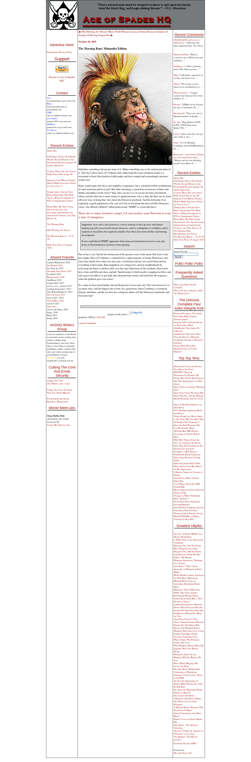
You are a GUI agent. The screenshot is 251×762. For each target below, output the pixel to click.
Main (111, 31)
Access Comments (87, 323)
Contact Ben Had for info (58, 424)
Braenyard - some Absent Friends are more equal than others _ (189, 156)
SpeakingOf (179, 113)
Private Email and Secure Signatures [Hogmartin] (58, 400)
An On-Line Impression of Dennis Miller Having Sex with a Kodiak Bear (188, 683)
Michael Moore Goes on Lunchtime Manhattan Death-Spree (187, 583)
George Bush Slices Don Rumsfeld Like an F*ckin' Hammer (185, 348)
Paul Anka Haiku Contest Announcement (185, 318)
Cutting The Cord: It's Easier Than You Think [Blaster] (59, 391)
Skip (176, 74)
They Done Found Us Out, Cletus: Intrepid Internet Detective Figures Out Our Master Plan (189, 622)
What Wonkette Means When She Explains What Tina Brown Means (189, 648)
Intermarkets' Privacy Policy (59, 52)
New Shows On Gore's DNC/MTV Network (184, 371)
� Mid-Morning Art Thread (92, 31)
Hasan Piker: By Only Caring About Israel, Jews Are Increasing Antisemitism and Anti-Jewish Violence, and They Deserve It (61, 212)
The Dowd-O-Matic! (183, 710)
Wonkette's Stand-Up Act (185, 654)
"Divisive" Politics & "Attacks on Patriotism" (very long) (188, 732)
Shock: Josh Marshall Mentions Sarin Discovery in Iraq (189, 629)
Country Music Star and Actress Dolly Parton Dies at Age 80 (61, 173)
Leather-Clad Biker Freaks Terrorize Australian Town (185, 635)
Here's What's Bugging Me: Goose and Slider (186, 665)
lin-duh (177, 122)
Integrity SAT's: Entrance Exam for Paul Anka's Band (188, 324)
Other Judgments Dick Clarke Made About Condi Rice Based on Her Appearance (188, 466)
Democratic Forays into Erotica (188, 366)
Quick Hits (52, 150)
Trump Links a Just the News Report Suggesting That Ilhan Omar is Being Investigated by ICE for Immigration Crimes (61, 196)
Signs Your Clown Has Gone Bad (189, 392)
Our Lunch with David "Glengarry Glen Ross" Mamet (187, 697)
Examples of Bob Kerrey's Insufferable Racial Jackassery (187, 453)
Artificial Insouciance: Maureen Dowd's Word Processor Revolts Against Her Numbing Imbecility (189, 607)
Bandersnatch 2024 (56, 277)
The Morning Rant (55, 224)
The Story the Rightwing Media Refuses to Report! (188, 691)
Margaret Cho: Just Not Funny (187, 545)
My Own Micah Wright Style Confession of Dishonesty (187, 670)
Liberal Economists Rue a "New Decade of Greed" (188, 600)
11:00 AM (100, 317)
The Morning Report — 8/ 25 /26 (189, 236)
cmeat (176, 133)
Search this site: (181, 251)
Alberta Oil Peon (181, 54)
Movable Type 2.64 (183, 752)
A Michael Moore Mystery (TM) (188, 707)
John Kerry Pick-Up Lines (185, 510)
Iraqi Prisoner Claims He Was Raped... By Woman (187, 556)
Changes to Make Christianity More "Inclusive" (187, 497)
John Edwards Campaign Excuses (189, 507)
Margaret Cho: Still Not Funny (187, 551)
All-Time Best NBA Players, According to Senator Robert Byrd (187, 433)
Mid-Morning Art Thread (58, 230)
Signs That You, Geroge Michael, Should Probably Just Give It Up (189, 397)
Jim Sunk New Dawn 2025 (59, 271)
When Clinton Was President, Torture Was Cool (187, 641)
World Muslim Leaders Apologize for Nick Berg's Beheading (189, 576)
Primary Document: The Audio (188, 313)
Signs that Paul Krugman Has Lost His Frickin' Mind (187, 426)
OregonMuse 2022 (55, 300)
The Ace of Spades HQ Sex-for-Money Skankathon (188, 535)
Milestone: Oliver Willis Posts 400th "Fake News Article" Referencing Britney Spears (187, 592)
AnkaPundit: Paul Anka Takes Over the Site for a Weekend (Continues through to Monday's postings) (188, 338)
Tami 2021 (52, 306)
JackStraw (178, 66)
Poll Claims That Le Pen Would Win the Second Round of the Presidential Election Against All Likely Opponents (61, 161)
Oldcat (177, 83)
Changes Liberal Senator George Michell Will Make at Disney (188, 515)
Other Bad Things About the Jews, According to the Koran (187, 441)
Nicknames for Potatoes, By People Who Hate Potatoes (189, 376)
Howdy (177, 104)
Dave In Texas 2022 (56, 294)
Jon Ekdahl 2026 (55, 265)
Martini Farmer (180, 92)
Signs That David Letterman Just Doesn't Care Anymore (188, 447)
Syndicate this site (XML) (185, 743)
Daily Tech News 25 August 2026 (189, 239)
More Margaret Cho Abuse (186, 548)
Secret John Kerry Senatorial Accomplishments (187, 503)
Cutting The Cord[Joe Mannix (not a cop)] (58, 382)
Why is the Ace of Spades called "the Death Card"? (188, 292)
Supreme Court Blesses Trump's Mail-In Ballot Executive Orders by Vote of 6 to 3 (61, 183)
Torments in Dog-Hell (184, 519)
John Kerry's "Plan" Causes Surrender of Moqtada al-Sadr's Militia (188, 569)
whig (176, 142)
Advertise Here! (62, 45)
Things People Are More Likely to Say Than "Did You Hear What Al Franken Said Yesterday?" (189, 419)
